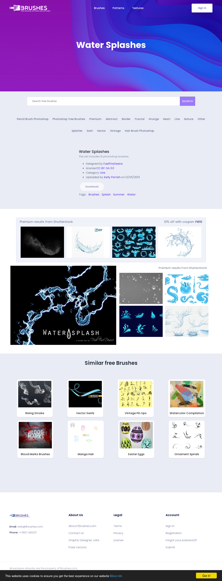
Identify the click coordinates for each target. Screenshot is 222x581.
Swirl (90, 131)
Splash (106, 194)
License (118, 540)
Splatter (77, 131)
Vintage (115, 131)
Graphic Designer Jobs (84, 540)
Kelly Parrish (112, 177)
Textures (138, 8)
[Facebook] (80, 201)
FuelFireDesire (113, 164)
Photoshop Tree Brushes (69, 119)
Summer (119, 194)
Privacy (118, 533)
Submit (170, 547)
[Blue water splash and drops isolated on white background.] (179, 242)
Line (177, 119)
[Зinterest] (85, 201)
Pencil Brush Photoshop (32, 119)
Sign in (170, 526)
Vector (101, 131)
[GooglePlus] (87, 201)
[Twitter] (82, 201)
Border (126, 119)
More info (116, 576)
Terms (118, 526)
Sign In (202, 8)
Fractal (139, 119)
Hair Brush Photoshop (139, 131)
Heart (166, 119)
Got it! (206, 575)
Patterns (118, 8)
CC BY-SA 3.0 (105, 168)
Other (201, 119)
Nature (188, 119)
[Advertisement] (111, 60)
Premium (95, 119)
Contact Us (76, 533)
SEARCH (187, 101)
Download (92, 186)
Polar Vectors (78, 547)
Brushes (99, 8)
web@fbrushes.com (30, 526)
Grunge (154, 119)
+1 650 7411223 (27, 532)
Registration (174, 533)
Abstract (112, 119)
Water (131, 194)
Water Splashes (94, 151)
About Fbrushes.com (82, 526)
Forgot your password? (181, 540)
